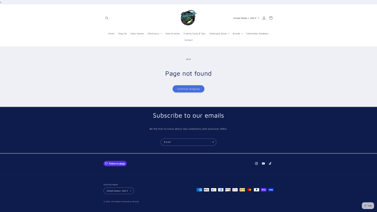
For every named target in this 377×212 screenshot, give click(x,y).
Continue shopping (188, 88)
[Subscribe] (212, 142)
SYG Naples (116, 201)
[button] (107, 18)
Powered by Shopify (130, 201)
